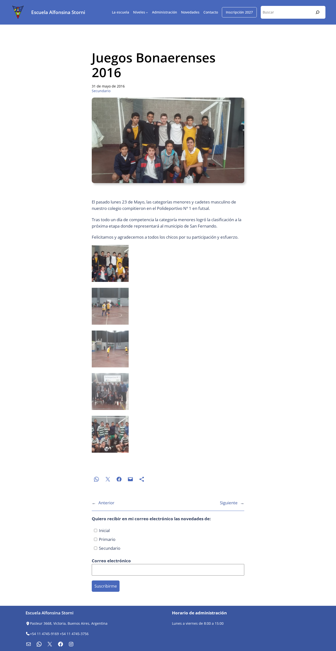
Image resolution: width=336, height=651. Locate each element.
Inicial (104, 530)
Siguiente (229, 503)
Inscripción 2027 (239, 12)
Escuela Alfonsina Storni (58, 12)
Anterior (106, 503)
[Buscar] (317, 12)
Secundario (101, 90)
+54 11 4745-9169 (44, 633)
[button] (168, 264)
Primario (106, 539)
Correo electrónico (112, 561)
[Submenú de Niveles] (147, 12)
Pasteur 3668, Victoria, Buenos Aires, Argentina (68, 623)
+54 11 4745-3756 (74, 633)
